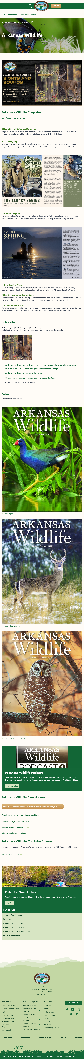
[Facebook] (67, 1009)
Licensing (47, 1005)
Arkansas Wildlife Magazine (13, 915)
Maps (46, 1009)
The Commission (8, 1005)
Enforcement (7, 1037)
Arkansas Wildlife (29, 1005)
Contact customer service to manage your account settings (30, 378)
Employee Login (69, 1056)
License (56, 6)
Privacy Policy (6, 1056)
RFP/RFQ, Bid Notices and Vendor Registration (10, 1024)
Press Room (25, 1037)
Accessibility (29, 1056)
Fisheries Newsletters (11, 935)
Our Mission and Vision (10, 1009)
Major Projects (49, 1015)
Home (4, 22)
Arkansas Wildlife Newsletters (14, 927)
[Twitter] (79, 1009)
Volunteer (78, 1037)
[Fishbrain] (76, 1014)
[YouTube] (72, 1009)
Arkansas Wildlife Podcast (13, 923)
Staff (3, 1012)
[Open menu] (25, 6)
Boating (47, 1018)
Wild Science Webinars (31, 1029)
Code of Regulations (51, 1027)
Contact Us (73, 1003)
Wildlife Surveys (45, 1037)
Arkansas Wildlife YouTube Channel (16, 931)
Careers (63, 1037)
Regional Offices (8, 1015)
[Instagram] (70, 1014)
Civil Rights (38, 1056)
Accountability (7, 1030)
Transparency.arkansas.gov (53, 1056)
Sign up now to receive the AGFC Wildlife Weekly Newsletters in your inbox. (32, 807)
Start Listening (12, 786)
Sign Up (10, 903)
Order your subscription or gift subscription (24, 373)
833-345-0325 (42, 994)
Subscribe (7, 919)
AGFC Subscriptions (9, 14)
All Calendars (49, 1012)
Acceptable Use (18, 1056)
